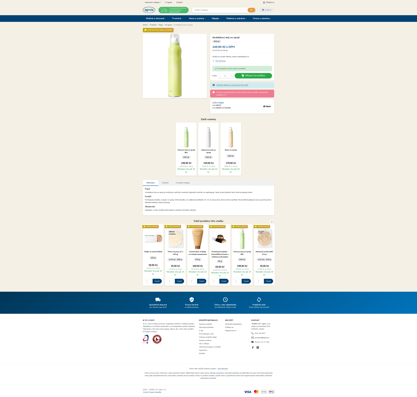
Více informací (220, 61)
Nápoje (215, 18)
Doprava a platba (205, 324)
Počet (214, 76)
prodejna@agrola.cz (262, 337)
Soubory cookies (205, 340)
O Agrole (168, 2)
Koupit (157, 281)
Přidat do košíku (253, 75)
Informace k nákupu (152, 2)
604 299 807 (260, 333)
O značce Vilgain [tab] (183, 183)
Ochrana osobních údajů (208, 337)
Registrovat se (230, 330)
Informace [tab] (150, 183)
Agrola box (203, 350)
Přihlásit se (229, 327)
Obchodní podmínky (206, 327)
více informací (223, 368)
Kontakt (179, 2)
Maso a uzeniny (197, 18)
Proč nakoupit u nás (206, 334)
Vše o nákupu (204, 343)
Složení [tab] (165, 183)
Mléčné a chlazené (155, 18)
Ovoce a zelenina (261, 18)
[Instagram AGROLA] (257, 347)
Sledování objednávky (233, 324)
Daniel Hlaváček (155, 392)
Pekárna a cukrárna (236, 18)
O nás (201, 330)
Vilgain (221, 103)
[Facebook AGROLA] (252, 347)
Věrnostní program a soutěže (210, 347)
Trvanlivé (177, 18)
